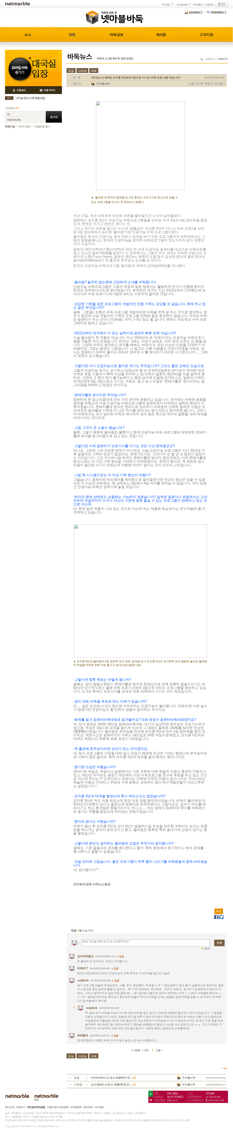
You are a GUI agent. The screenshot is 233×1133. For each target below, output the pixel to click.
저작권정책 (75, 1107)
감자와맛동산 (85, 956)
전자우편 (87, 1107)
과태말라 (82, 1035)
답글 (120, 956)
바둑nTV (210, 59)
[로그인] (221, 4)
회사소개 (9, 1107)
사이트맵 (98, 1107)
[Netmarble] (17, 3)
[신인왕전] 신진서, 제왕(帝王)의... (111, 1084)
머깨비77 (82, 968)
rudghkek (83, 980)
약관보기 (20, 1107)
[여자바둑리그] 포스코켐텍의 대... (111, 1077)
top (224, 1068)
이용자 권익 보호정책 (57, 1107)
